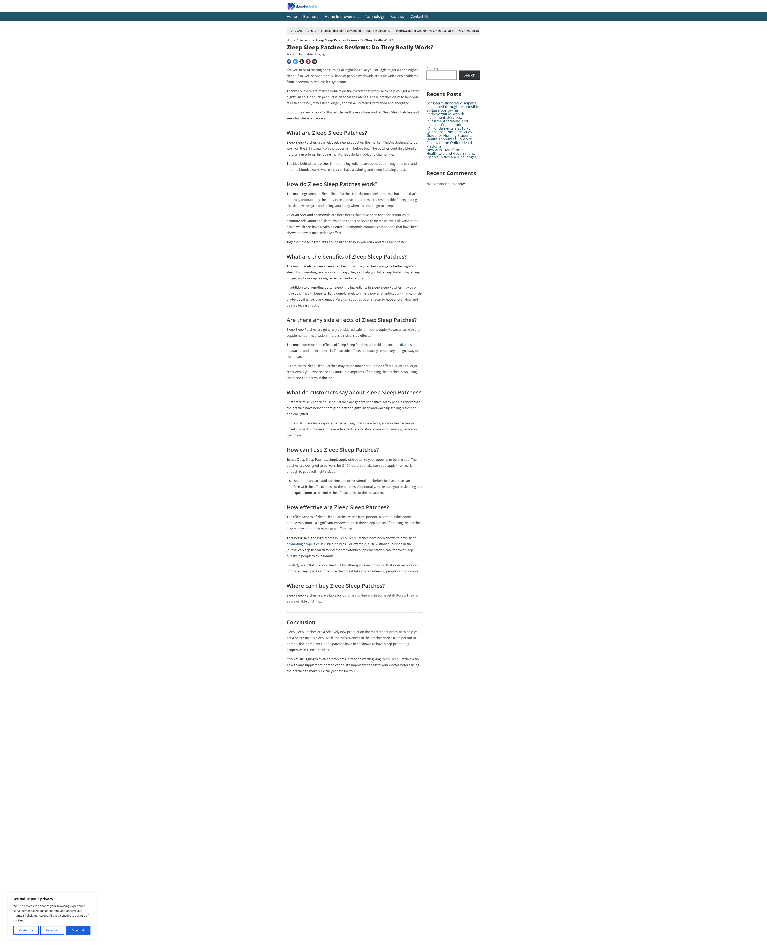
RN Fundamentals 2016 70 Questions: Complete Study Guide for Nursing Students (449, 132)
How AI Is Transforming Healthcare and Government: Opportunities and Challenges (451, 153)
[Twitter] (295, 61)
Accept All (78, 930)
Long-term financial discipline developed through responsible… (348, 31)
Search (432, 68)
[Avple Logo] (307, 9)
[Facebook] (289, 61)
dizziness (406, 344)
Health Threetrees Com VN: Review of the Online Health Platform (449, 143)
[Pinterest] (308, 61)
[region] (52, 915)
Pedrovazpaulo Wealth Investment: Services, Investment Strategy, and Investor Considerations (447, 119)
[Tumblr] (301, 61)
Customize (26, 930)
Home (291, 40)
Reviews (305, 40)
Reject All (52, 930)
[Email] (314, 61)
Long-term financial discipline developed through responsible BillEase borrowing (452, 107)
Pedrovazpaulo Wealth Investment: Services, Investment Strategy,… (440, 31)
